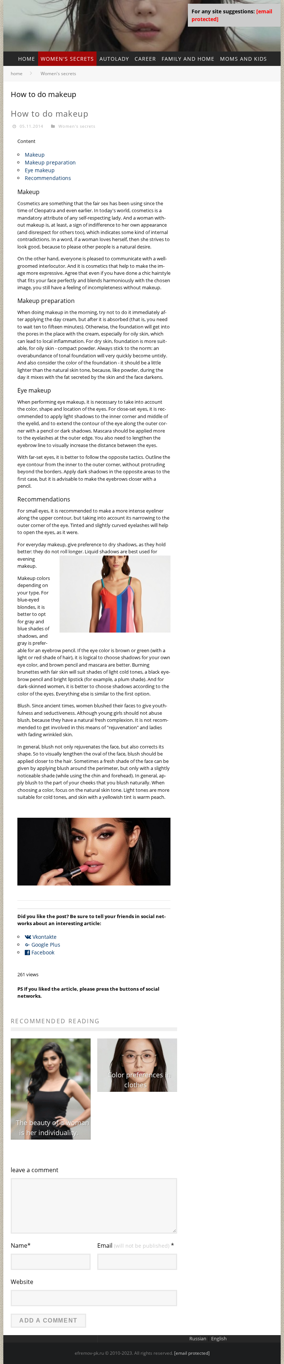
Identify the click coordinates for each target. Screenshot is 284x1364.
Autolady (114, 58)
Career (145, 58)
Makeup (35, 154)
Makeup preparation (50, 162)
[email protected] (192, 1353)
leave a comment (34, 1170)
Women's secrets (67, 58)
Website (22, 1282)
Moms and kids (243, 58)
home (26, 58)
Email (135, 1245)
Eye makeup (40, 170)
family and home (188, 58)
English (219, 1338)
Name (21, 1245)
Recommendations (48, 177)
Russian (197, 1338)
